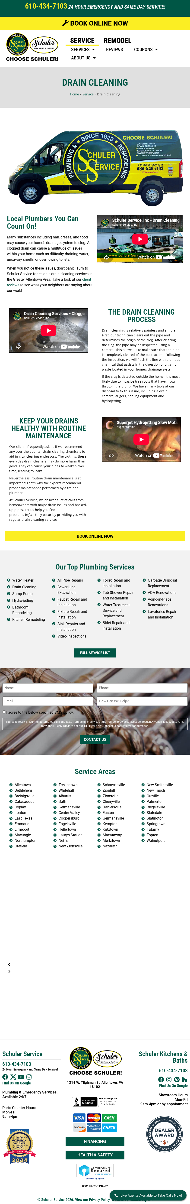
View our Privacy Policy (92, 1199)
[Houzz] (185, 1079)
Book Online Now (98, 23)
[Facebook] (5, 1077)
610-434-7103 (46, 6)
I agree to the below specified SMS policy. (40, 712)
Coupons (143, 49)
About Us (81, 58)
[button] (95, 964)
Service (82, 40)
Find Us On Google (16, 1083)
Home (74, 94)
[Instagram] (29, 1077)
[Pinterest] (177, 1079)
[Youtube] (21, 1077)
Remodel (117, 40)
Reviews (114, 49)
